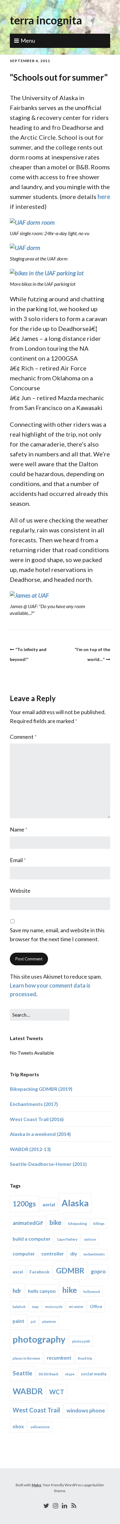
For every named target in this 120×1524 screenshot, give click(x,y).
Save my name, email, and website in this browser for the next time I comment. (57, 934)
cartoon (90, 1239)
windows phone (85, 1410)
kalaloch (19, 1307)
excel (18, 1271)
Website (20, 890)
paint (18, 1321)
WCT (56, 1391)
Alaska (75, 1202)
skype (69, 1374)
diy (73, 1253)
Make (36, 1485)
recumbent (59, 1358)
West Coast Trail (36, 1410)
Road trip (85, 1358)
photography (39, 1339)
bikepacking (77, 1223)
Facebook (40, 1271)
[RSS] (74, 1505)
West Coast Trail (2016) (37, 1119)
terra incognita (46, 20)
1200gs (24, 1204)
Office (96, 1306)
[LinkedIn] (65, 1505)
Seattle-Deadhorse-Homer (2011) (48, 1164)
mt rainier (76, 1307)
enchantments (94, 1254)
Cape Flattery (67, 1239)
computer (24, 1253)
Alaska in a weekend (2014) (40, 1134)
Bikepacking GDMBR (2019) (41, 1089)
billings (99, 1223)
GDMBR (70, 1270)
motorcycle (53, 1307)
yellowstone (40, 1427)
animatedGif (28, 1223)
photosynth (81, 1341)
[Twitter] (46, 1505)
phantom (49, 1321)
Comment (23, 736)
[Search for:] (40, 1015)
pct (33, 1321)
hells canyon (42, 1291)
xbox (18, 1426)
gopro (98, 1271)
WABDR (28, 1391)
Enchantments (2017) (34, 1104)
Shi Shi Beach (48, 1374)
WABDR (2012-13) (30, 1149)
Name (18, 829)
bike (56, 1222)
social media (93, 1373)
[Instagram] (55, 1505)
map (35, 1307)
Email (18, 860)
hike (69, 1289)
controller (52, 1253)
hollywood (91, 1291)
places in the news (26, 1358)
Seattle (22, 1373)
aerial (48, 1204)
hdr (17, 1290)
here (104, 196)
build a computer (31, 1239)
